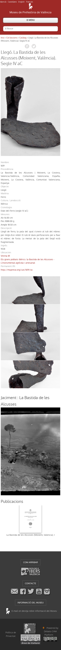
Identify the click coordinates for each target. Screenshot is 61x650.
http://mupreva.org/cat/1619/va (17, 269)
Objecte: (5, 186)
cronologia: (6, 207)
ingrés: (4, 245)
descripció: (6, 228)
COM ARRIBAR (30, 562)
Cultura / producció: (11, 200)
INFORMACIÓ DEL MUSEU (31, 602)
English (21, 2)
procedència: (7, 169)
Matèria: (5, 193)
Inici (2, 37)
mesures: (5, 214)
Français (29, 2)
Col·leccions (11, 37)
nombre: (5, 162)
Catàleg (22, 37)
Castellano (12, 2)
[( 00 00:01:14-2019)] (30, 112)
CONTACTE (30, 583)
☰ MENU (30, 20)
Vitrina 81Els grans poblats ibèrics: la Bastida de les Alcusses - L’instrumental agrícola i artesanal (27, 259)
